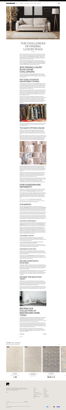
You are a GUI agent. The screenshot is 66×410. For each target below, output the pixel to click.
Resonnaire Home (13, 406)
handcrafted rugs (27, 207)
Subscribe (26, 401)
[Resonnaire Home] (10, 3)
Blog (34, 397)
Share (21, 336)
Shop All (45, 389)
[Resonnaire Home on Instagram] (6, 392)
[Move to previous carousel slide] (57, 344)
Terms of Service (36, 392)
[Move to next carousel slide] (59, 344)
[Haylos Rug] (14, 359)
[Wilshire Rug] (51, 359)
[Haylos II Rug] (33, 359)
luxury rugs (29, 61)
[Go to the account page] (57, 3)
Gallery (45, 392)
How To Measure (46, 395)
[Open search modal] (56, 3)
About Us (35, 389)
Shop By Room (46, 396)
